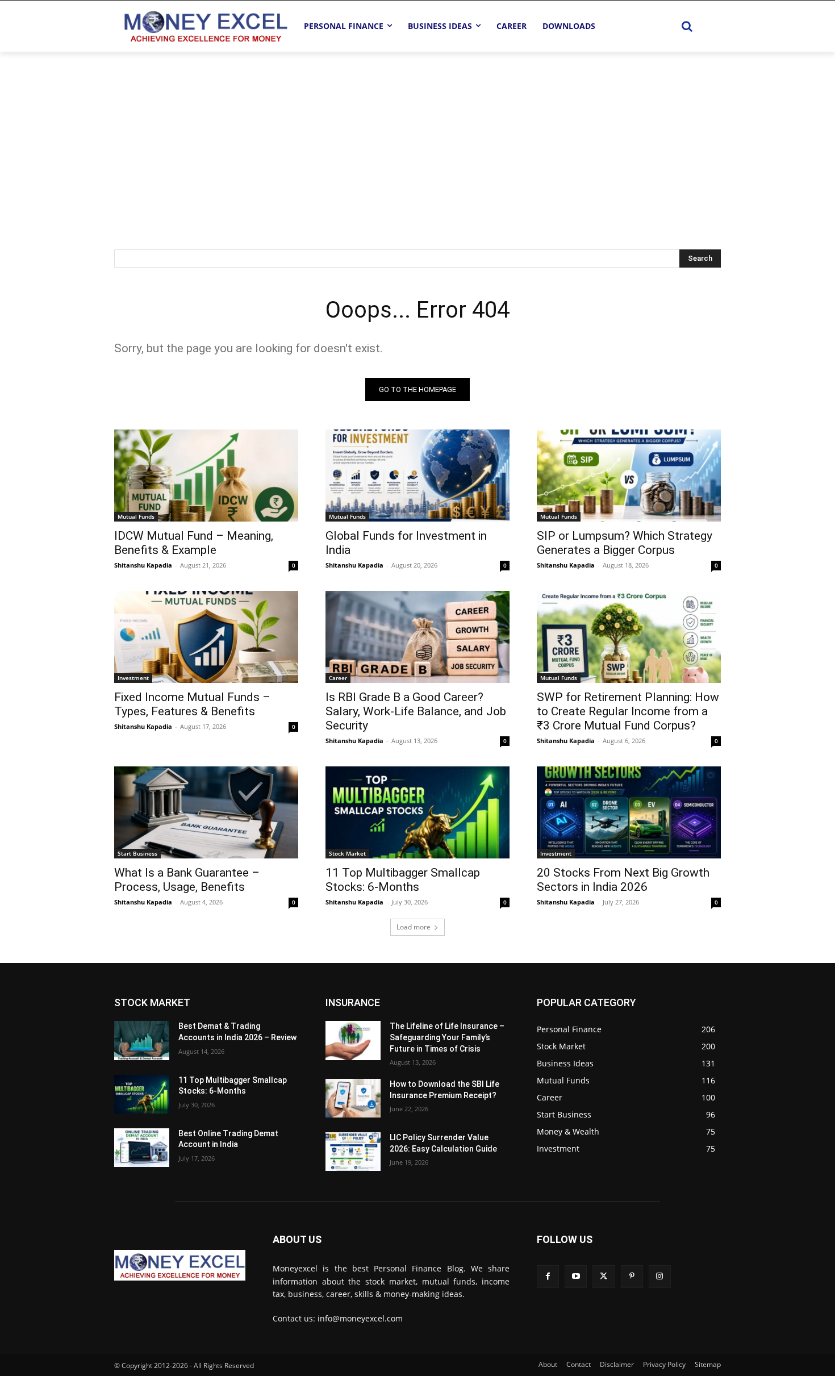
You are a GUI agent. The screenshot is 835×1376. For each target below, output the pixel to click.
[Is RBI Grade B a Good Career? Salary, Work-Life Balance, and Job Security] (417, 637)
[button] (686, 26)
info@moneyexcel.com (360, 1318)
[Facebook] (548, 1276)
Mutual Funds (136, 516)
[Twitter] (603, 1276)
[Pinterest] (632, 1276)
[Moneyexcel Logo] (205, 26)
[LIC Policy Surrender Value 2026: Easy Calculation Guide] (353, 1151)
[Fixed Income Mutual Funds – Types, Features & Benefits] (206, 637)
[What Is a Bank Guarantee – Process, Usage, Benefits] (206, 812)
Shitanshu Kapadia (143, 565)
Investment (133, 678)
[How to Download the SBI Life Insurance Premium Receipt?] (353, 1098)
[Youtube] (576, 1276)
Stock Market (347, 853)
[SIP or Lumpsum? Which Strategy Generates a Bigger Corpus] (629, 476)
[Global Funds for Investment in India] (417, 476)
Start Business (137, 853)
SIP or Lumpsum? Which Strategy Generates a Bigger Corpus (624, 543)
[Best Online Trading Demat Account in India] (141, 1147)
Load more (413, 927)
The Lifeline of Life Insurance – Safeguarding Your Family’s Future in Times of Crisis (447, 1037)
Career (338, 678)
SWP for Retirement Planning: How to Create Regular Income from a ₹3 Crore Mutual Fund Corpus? (628, 711)
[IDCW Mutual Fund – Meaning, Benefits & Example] (206, 476)
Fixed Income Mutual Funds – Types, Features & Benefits (192, 704)
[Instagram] (660, 1276)
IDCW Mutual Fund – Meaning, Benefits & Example (193, 543)
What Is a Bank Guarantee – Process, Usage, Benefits (187, 880)
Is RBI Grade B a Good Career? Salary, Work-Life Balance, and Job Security (415, 711)
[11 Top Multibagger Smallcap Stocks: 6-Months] (417, 812)
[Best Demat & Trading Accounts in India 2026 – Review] (141, 1040)
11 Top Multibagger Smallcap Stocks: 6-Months (402, 880)
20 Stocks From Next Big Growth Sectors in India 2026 (623, 880)
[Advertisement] (417, 136)
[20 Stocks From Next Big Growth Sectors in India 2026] (629, 812)
